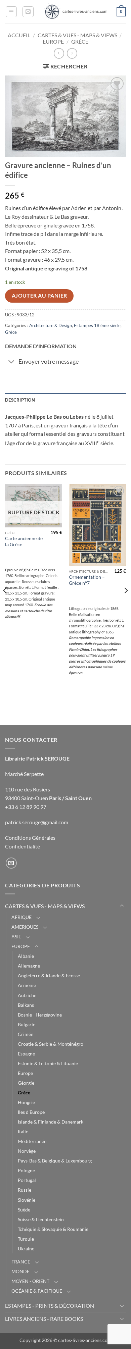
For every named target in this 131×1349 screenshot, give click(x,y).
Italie (23, 1131)
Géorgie (26, 1083)
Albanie (26, 956)
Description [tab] (20, 400)
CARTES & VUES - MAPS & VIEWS (77, 35)
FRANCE (20, 1261)
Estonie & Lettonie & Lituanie (48, 1063)
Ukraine (26, 1248)
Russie (24, 1190)
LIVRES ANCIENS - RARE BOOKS (44, 1318)
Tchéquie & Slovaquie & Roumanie (53, 1229)
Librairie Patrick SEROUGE (37, 758)
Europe (25, 1073)
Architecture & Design (50, 325)
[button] (11, 11)
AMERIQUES (24, 927)
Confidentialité (22, 846)
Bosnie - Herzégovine (40, 1015)
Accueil (19, 35)
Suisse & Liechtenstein (41, 1219)
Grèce (79, 41)
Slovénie (26, 1200)
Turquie (26, 1239)
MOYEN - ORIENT (30, 1281)
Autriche (27, 995)
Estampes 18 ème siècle (97, 325)
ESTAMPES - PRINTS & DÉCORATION (49, 1305)
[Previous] (5, 604)
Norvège (27, 1151)
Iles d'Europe (31, 1112)
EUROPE (53, 41)
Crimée (25, 1034)
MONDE (20, 1271)
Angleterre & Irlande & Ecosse (49, 975)
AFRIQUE (21, 917)
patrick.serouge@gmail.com (36, 822)
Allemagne (29, 966)
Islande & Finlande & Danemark (50, 1122)
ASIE (16, 936)
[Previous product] (72, 53)
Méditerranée (32, 1141)
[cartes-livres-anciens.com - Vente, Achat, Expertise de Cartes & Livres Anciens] (75, 11)
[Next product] (59, 53)
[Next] (126, 604)
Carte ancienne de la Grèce (24, 541)
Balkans (26, 1005)
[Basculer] (11, 362)
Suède (24, 1209)
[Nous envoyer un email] (11, 863)
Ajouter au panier (39, 296)
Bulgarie (26, 1024)
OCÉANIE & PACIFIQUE (36, 1291)
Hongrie (26, 1102)
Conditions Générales (30, 837)
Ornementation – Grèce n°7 (87, 580)
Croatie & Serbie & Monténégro (50, 1044)
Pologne (26, 1170)
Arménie (27, 985)
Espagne (26, 1053)
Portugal (27, 1180)
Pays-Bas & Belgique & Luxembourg (55, 1160)
